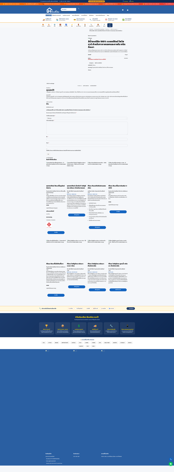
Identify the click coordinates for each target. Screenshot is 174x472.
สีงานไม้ (68, 191)
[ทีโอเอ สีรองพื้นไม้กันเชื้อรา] (56, 249)
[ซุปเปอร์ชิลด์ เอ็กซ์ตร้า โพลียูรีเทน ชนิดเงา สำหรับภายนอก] (76, 171)
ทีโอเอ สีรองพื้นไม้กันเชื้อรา (55, 264)
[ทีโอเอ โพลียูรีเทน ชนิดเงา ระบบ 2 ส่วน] (76, 249)
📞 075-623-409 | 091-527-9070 (96, 1)
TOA (47, 194)
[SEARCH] (77, 10)
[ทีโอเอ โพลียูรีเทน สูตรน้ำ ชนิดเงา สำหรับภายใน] (118, 249)
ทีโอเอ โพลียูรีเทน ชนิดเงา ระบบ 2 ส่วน (75, 265)
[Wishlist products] (120, 10)
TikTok (132, 1)
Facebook (126, 1)
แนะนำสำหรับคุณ (49, 192)
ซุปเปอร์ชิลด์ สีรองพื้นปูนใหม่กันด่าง (55, 187)
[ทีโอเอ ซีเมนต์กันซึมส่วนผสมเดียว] (97, 171)
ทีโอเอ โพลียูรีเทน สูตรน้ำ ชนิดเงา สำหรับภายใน (118, 265)
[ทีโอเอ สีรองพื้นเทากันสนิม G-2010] (118, 171)
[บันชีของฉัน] (117, 10)
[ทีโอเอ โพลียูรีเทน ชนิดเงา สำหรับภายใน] (97, 249)
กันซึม (93, 191)
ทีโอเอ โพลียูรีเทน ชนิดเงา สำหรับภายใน (96, 265)
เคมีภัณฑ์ (89, 191)
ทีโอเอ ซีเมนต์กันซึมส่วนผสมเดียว (97, 187)
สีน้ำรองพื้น (63, 191)
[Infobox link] (59, 406)
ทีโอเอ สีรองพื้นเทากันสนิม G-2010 (117, 187)
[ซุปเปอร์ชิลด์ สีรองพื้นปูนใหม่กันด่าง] (56, 171)
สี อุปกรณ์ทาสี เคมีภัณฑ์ (51, 191)
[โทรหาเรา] (171, 459)
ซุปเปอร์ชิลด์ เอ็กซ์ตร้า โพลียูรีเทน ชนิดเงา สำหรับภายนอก (76, 187)
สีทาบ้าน (58, 191)
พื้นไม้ (72, 191)
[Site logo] (52, 10)
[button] (118, 289)
